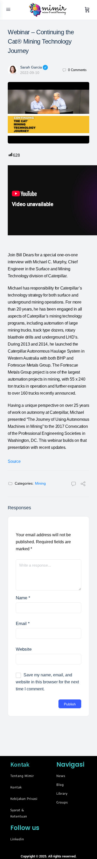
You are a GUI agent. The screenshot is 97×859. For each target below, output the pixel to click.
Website (24, 649)
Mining (40, 483)
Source (14, 461)
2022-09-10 (29, 73)
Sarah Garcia (31, 67)
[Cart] (87, 10)
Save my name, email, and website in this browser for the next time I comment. (47, 682)
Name (23, 597)
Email (23, 623)
